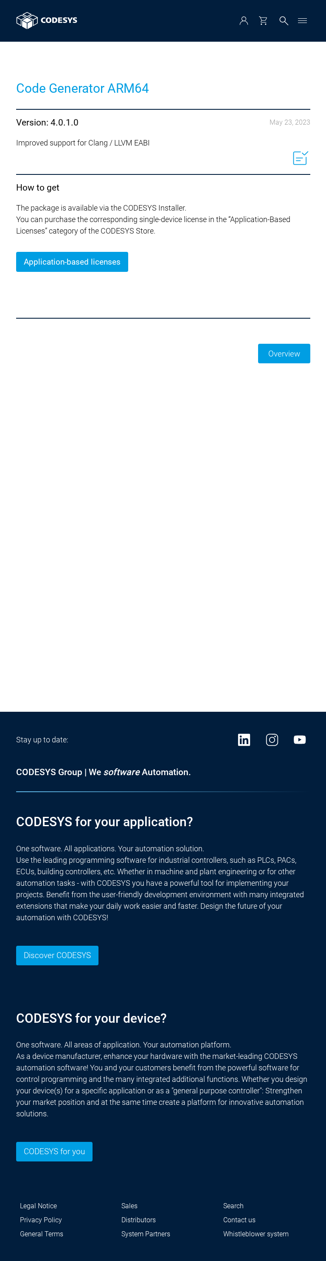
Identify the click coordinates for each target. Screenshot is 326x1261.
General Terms (41, 1234)
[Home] (46, 20)
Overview (284, 354)
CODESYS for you (54, 1151)
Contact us (239, 1220)
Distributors (138, 1220)
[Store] (263, 20)
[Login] (244, 20)
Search (233, 1206)
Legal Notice (38, 1206)
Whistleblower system (256, 1234)
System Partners (145, 1234)
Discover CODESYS (57, 955)
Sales (129, 1206)
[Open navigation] (302, 21)
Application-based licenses (72, 262)
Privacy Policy (41, 1220)
